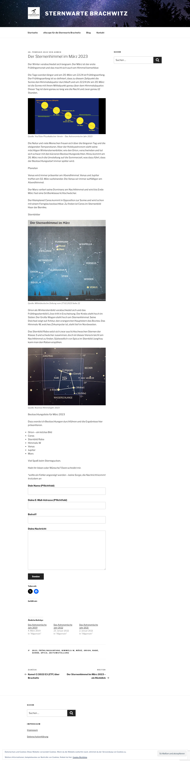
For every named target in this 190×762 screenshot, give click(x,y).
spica (44, 653)
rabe (95, 650)
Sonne (35, 653)
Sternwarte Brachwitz (86, 13)
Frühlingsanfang (49, 650)
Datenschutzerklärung (37, 736)
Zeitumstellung (59, 653)
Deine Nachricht (37, 528)
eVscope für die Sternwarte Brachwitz (62, 32)
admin (57, 52)
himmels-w (68, 650)
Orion (87, 650)
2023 (35, 650)
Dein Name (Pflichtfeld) (41, 485)
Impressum (32, 730)
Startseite (33, 32)
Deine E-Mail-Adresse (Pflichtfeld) (47, 500)
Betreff (32, 514)
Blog (88, 32)
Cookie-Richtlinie (80, 757)
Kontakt (100, 32)
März (79, 650)
